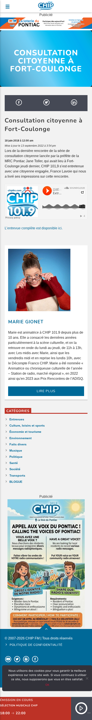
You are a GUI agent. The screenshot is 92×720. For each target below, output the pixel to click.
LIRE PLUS (46, 391)
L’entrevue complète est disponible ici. (33, 228)
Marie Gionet (25, 322)
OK (47, 684)
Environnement (20, 438)
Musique (15, 450)
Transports (17, 475)
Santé (13, 463)
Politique (15, 456)
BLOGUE (15, 481)
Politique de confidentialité (36, 644)
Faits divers (18, 444)
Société (14, 469)
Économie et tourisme (25, 431)
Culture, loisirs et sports (27, 425)
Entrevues (16, 419)
